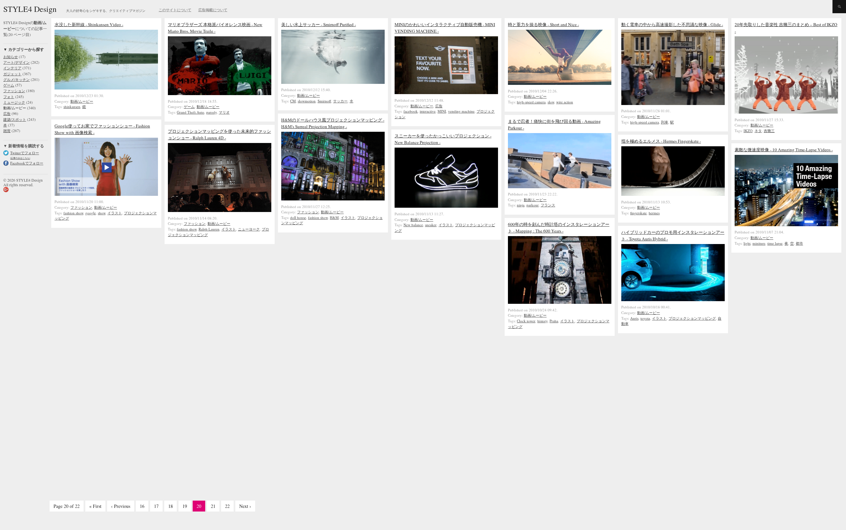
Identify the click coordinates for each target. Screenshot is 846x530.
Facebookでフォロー (26, 162)
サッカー (340, 100)
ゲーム (8, 85)
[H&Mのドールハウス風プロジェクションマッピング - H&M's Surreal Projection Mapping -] (333, 199)
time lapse (775, 243)
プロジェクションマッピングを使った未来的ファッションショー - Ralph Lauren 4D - (219, 134)
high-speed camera (531, 101)
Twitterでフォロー (24, 152)
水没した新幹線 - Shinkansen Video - (89, 24)
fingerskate (638, 212)
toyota (645, 318)
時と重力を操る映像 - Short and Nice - (543, 24)
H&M (334, 217)
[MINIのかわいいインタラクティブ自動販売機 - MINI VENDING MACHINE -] (446, 92)
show (101, 212)
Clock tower (526, 320)
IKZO (748, 130)
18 (170, 506)
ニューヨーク (249, 229)
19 (184, 506)
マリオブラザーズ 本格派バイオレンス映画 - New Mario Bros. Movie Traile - (215, 27)
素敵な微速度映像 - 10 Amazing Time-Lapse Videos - (784, 150)
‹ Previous (120, 506)
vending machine (461, 111)
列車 (664, 122)
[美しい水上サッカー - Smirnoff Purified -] (333, 82)
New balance (413, 224)
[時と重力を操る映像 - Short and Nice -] (559, 83)
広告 (7, 113)
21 (213, 506)
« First (95, 506)
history (542, 320)
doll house (298, 217)
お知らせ (10, 56)
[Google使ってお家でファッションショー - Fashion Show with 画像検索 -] (106, 194)
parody (211, 112)
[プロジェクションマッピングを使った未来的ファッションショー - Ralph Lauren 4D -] (219, 210)
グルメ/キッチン (16, 79)
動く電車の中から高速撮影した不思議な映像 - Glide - (672, 24)
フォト (8, 96)
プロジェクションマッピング (692, 318)
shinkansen (71, 106)
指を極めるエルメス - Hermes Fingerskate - (661, 141)
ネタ (758, 130)
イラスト (348, 217)
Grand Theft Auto (190, 112)
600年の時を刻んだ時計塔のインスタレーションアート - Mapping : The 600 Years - (558, 227)
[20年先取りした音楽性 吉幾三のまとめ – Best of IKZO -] (786, 112)
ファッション (14, 90)
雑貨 (7, 130)
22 (227, 506)
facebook (411, 111)
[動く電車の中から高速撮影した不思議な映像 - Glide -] (673, 103)
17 (156, 506)
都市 (799, 243)
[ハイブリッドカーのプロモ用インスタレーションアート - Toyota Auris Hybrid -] (673, 299)
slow (551, 101)
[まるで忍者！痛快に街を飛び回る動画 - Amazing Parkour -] (559, 187)
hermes (654, 212)
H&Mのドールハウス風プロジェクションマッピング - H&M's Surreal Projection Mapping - (332, 123)
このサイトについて (175, 10)
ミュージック (14, 102)
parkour (532, 204)
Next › (245, 506)
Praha (554, 320)
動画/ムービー (14, 107)
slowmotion (307, 100)
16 (142, 506)
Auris (634, 318)
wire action (564, 101)
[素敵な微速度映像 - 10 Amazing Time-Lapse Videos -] (786, 225)
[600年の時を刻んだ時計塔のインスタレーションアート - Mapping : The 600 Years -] (559, 302)
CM (293, 100)
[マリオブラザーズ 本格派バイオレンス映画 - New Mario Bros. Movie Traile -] (219, 93)
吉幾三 (769, 130)
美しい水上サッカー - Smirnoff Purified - (318, 24)
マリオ (224, 112)
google (90, 212)
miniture (758, 243)
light (747, 243)
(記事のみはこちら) (20, 158)
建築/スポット (14, 119)
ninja (520, 204)
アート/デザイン (16, 62)
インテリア (12, 67)
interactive (428, 111)
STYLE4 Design (30, 9)
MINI (442, 111)
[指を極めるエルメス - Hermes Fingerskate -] (673, 194)
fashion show (318, 217)
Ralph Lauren (209, 229)
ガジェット (12, 73)
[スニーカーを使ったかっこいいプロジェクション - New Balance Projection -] (446, 206)
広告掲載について (212, 10)
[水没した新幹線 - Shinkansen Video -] (106, 88)
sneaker (431, 224)
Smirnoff (324, 100)
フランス (548, 204)
